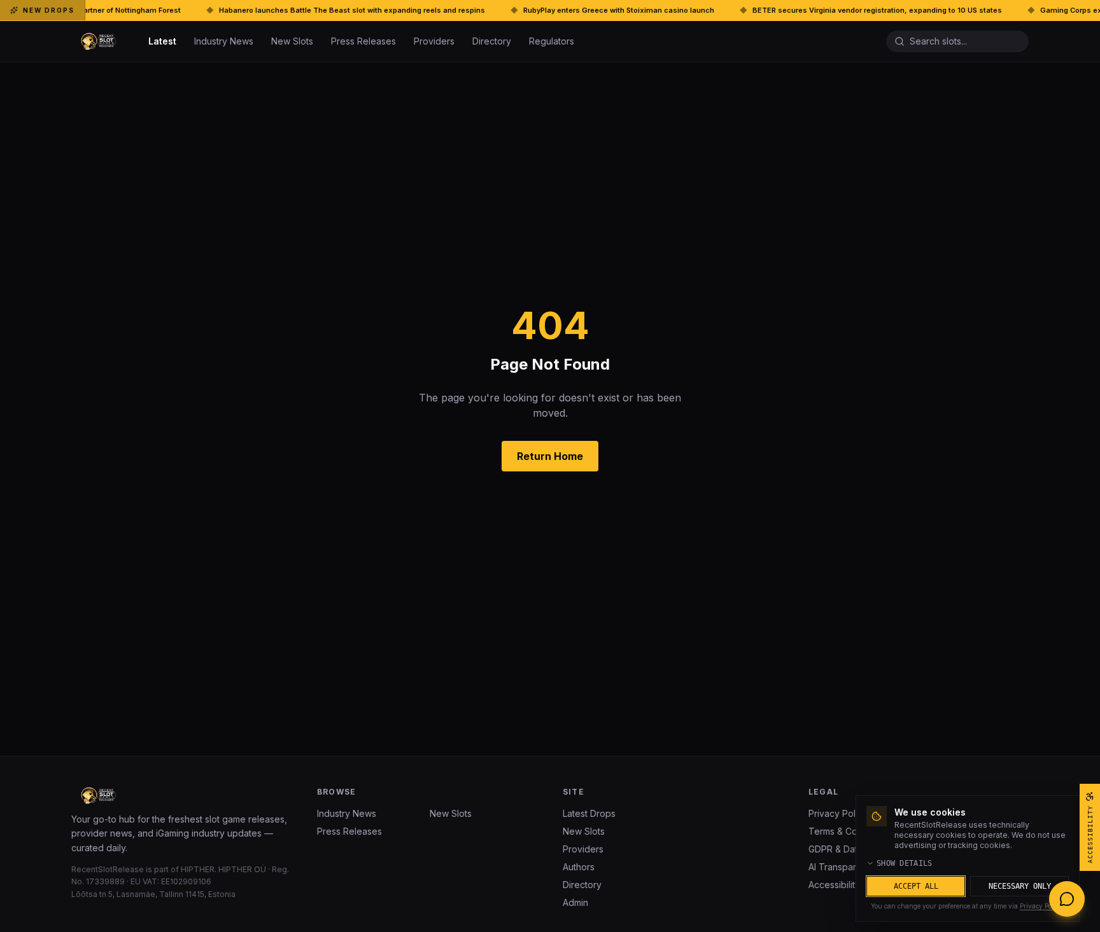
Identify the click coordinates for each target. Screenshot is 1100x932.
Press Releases (363, 41)
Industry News (223, 41)
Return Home (550, 456)
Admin (575, 902)
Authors (579, 866)
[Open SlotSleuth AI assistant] (1067, 899)
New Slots (292, 41)
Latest (162, 41)
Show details (905, 863)
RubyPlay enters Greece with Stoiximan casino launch (567, 10)
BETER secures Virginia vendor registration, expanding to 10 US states (826, 10)
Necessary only (1020, 886)
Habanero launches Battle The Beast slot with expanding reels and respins (300, 10)
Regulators (551, 41)
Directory (491, 41)
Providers (434, 41)
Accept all (916, 886)
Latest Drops (589, 813)
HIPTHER (198, 869)
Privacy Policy (1041, 906)
